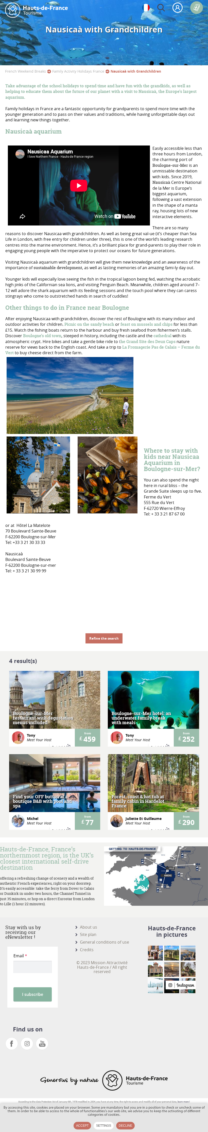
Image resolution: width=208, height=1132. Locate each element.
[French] (146, 7)
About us (88, 927)
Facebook (11, 1043)
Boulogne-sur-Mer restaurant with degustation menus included (43, 718)
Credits (87, 949)
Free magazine (196, 7)
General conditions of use (104, 942)
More (54, 708)
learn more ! (184, 1102)
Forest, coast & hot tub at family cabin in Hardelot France (138, 801)
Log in (177, 8)
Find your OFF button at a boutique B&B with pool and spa (42, 801)
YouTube (42, 1043)
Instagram (27, 1043)
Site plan (88, 934)
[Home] (36, 10)
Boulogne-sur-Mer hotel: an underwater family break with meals (141, 718)
